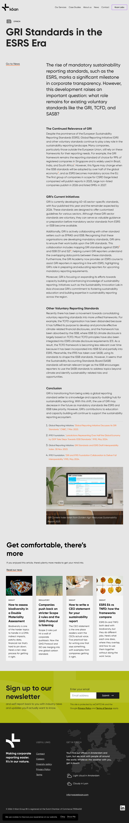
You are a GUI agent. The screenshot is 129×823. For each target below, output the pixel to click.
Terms (39, 774)
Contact (105, 7)
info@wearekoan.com (77, 794)
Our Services (60, 7)
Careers (40, 759)
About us (87, 7)
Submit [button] (105, 695)
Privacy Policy (84, 708)
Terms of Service (104, 708)
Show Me (71, 816)
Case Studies (75, 7)
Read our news (14, 570)
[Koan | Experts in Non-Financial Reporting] (10, 7)
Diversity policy (44, 764)
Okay (62, 816)
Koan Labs (119, 7)
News (96, 7)
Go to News (13, 63)
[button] (84, 495)
